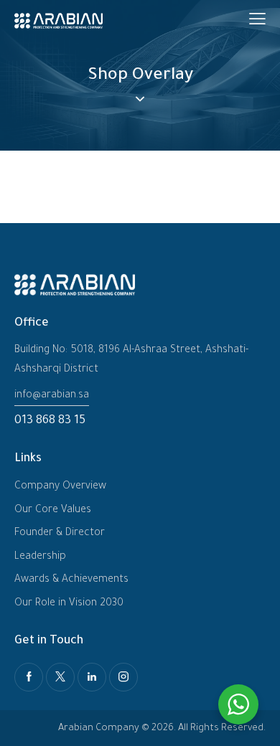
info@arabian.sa (51, 396)
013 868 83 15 (49, 421)
